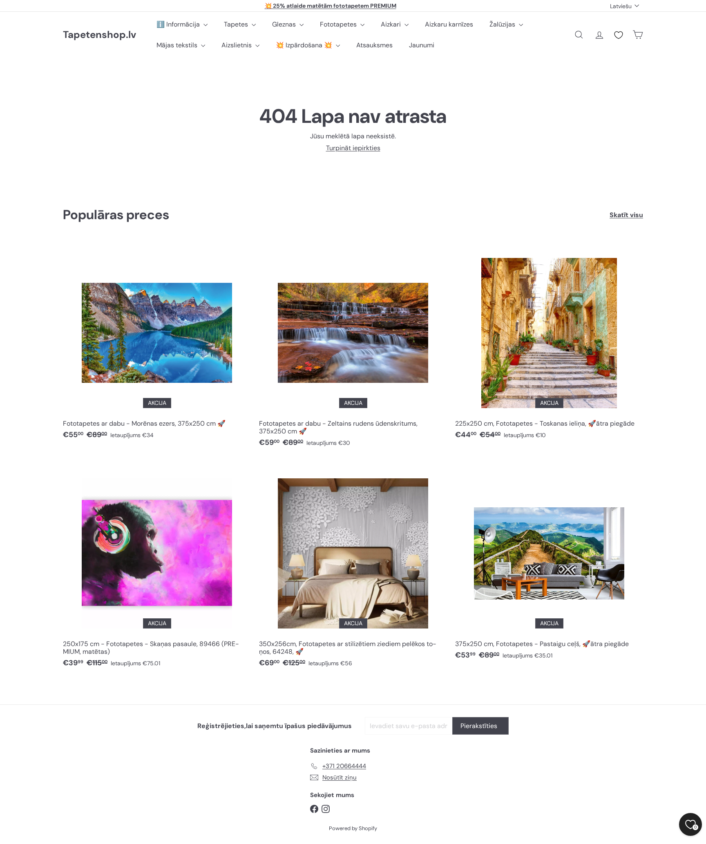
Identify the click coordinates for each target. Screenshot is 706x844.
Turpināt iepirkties (353, 148)
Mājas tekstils (177, 45)
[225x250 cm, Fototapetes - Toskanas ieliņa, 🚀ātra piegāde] (549, 343)
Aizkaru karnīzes (449, 24)
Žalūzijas (503, 24)
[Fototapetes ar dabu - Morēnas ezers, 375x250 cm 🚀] (157, 343)
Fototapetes (339, 24)
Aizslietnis (237, 45)
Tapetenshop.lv (99, 35)
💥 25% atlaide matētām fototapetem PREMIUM (330, 5)
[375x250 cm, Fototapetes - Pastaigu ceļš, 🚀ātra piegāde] (549, 564)
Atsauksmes (374, 45)
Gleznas (284, 24)
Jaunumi (421, 45)
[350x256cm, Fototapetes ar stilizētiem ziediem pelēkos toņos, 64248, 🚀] (353, 568)
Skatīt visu (626, 215)
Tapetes (237, 24)
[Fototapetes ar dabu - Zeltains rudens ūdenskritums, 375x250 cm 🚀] (353, 347)
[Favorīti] (619, 35)
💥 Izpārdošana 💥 (305, 45)
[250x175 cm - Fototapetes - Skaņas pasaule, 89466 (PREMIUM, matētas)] (157, 568)
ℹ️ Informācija (178, 24)
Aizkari (391, 24)
